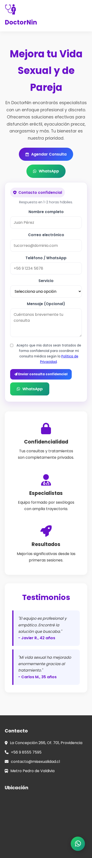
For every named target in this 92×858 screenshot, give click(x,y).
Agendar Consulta (49, 154)
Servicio (46, 280)
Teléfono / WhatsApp (46, 257)
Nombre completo (46, 211)
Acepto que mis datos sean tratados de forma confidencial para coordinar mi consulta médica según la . (49, 353)
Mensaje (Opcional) (46, 303)
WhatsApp (49, 171)
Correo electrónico (46, 234)
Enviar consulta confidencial (42, 374)
